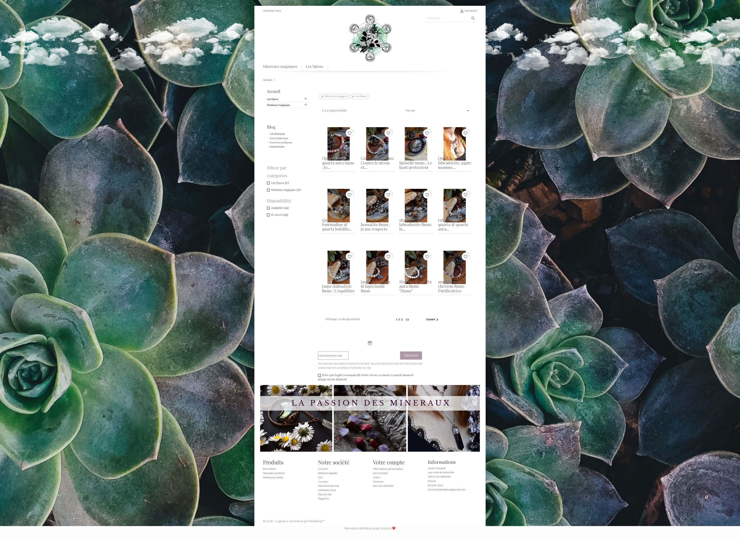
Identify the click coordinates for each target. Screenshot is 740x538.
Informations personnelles (388, 468)
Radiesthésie (277, 146)
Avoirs (376, 477)
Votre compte (389, 462)
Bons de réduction (383, 485)
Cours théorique (279, 138)
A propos (323, 481)
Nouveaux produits (274, 473)
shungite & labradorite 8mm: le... (415, 224)
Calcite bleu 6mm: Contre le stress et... (377, 162)
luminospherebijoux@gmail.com (447, 489)
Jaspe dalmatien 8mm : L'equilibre (338, 288)
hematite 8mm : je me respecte (375, 226)
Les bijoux (314, 66)
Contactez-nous (272, 10)
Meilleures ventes (273, 477)
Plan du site (324, 494)
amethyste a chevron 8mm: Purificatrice (451, 286)
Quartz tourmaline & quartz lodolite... (337, 224)
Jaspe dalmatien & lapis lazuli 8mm (375, 286)
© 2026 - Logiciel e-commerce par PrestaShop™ (294, 521)
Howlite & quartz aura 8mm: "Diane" (415, 286)
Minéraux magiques (280, 66)
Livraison (323, 468)
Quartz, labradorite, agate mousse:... (454, 162)
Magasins (323, 498)
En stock (279, 214)
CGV (320, 477)
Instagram (370, 343)
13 (407, 319)
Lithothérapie (277, 133)
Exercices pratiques (281, 142)
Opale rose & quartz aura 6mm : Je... (338, 162)
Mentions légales (327, 473)
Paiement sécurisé (328, 485)
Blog (271, 126)
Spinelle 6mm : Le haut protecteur (415, 165)
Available (280, 207)
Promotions (269, 468)
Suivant (433, 319)
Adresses (378, 481)
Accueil (273, 91)
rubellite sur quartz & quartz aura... (453, 224)
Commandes (380, 473)
